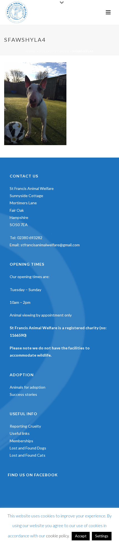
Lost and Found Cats (27, 455)
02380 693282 (29, 237)
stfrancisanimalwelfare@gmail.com (50, 244)
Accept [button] (80, 536)
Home (31, 51)
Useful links (20, 433)
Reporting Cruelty (25, 426)
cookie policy (57, 535)
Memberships (21, 440)
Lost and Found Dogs (28, 448)
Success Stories (54, 51)
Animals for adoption (27, 387)
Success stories (23, 394)
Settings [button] (101, 536)
